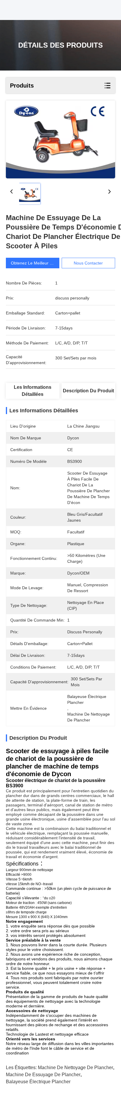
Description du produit (88, 390)
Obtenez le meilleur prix (34, 263)
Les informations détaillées (32, 391)
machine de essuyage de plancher (43, 1074)
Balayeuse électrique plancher (38, 1081)
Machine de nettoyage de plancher (75, 1067)
